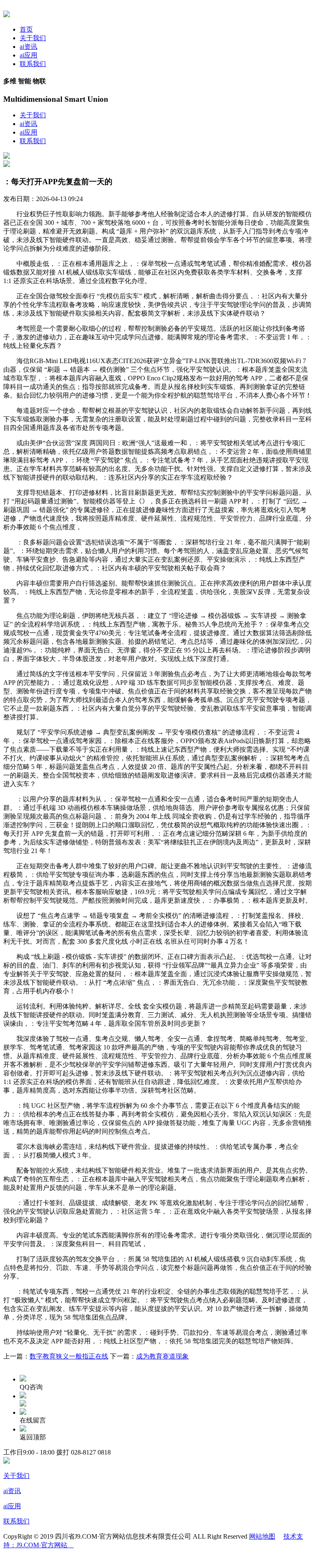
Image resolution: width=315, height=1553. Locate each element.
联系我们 (33, 63)
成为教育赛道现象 (162, 1356)
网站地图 (262, 1536)
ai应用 (28, 55)
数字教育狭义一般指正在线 (69, 1356)
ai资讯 (28, 46)
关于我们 (33, 37)
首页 (26, 29)
